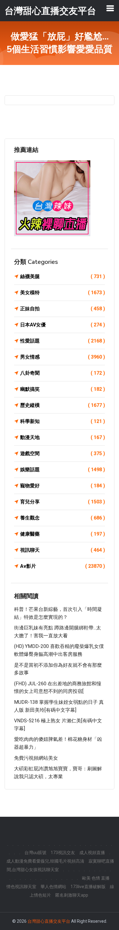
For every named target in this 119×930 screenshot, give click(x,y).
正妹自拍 (62, 309)
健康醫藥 (62, 534)
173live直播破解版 (88, 886)
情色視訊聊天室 (21, 886)
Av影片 (62, 566)
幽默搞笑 (62, 389)
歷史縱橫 (62, 405)
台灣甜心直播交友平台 (48, 921)
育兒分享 (62, 502)
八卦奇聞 (62, 373)
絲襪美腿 (62, 276)
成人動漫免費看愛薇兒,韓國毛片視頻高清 (45, 861)
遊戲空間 (62, 453)
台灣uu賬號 (35, 852)
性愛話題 (62, 341)
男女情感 (62, 357)
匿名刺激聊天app (71, 895)
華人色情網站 (53, 886)
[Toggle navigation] (110, 8)
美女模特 (62, 292)
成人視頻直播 (92, 852)
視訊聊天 (62, 550)
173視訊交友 (63, 852)
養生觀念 (62, 518)
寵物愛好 (62, 486)
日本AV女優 (62, 325)
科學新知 (62, 421)
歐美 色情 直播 (96, 878)
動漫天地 (62, 437)
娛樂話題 (62, 469)
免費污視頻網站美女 (36, 758)
